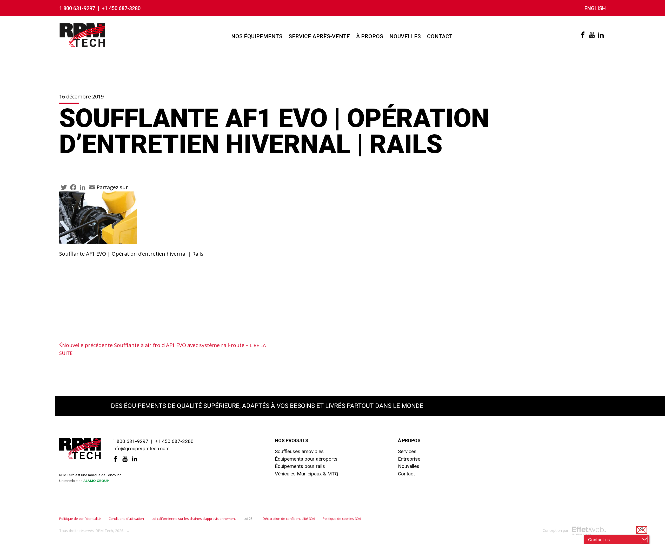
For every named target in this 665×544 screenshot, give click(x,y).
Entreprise (409, 459)
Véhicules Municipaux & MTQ (306, 474)
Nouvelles (405, 36)
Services (407, 451)
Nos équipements (256, 36)
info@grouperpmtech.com (141, 449)
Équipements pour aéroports (306, 459)
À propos (369, 36)
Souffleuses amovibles (299, 451)
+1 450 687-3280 (121, 8)
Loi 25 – (249, 518)
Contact (440, 36)
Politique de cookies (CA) (342, 518)
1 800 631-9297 (77, 8)
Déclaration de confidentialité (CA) (289, 518)
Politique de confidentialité (80, 518)
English (595, 8)
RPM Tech (104, 530)
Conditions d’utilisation (126, 518)
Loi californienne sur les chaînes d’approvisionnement (194, 518)
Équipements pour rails (300, 466)
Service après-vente (319, 36)
